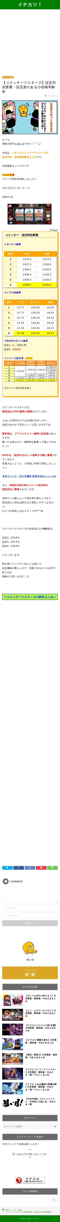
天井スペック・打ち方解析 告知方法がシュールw (29, 476)
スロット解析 (8, 77)
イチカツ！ (30, 4)
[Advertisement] (30, 41)
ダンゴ (20, 144)
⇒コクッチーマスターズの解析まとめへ (30, 596)
